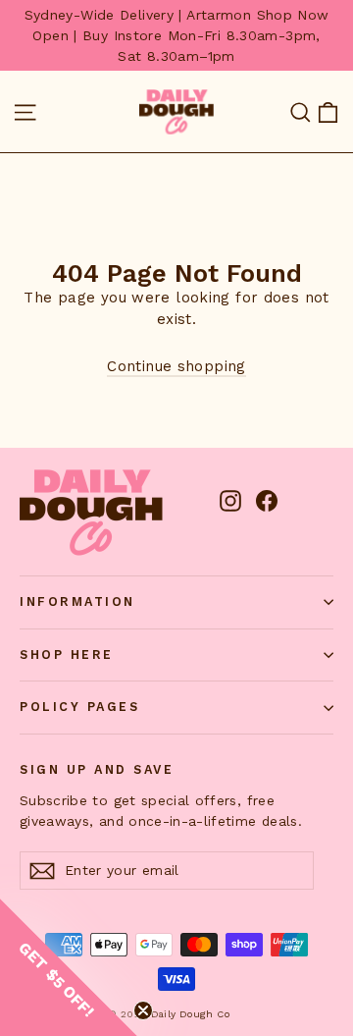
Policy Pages (79, 706)
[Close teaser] (143, 1010)
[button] (68, 967)
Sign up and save (97, 769)
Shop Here (67, 654)
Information (77, 601)
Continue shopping (176, 366)
